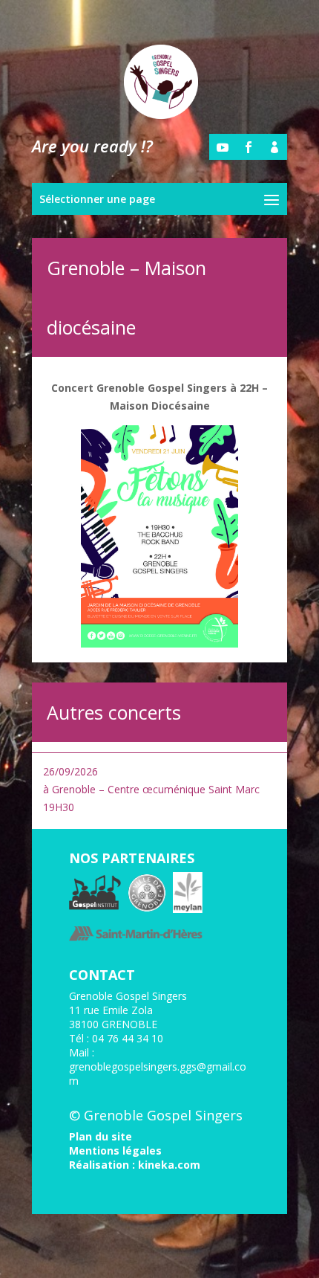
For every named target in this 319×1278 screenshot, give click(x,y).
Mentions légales (115, 1150)
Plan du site (100, 1136)
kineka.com (169, 1165)
